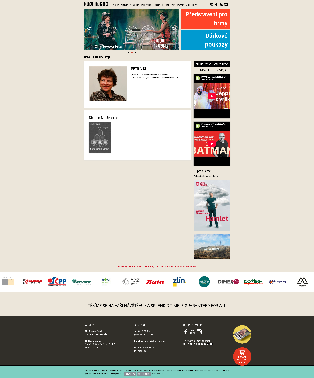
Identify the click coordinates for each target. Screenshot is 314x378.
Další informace (157, 374)
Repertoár (159, 5)
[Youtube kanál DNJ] (221, 5)
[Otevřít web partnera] (17, 282)
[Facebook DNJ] (216, 5)
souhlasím (130, 374)
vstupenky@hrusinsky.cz (153, 341)
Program (115, 5)
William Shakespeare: (206, 176)
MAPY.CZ (99, 347)
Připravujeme (147, 5)
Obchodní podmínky (144, 347)
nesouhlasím (143, 374)
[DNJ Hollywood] (212, 248)
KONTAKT (139, 325)
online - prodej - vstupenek (210, 64)
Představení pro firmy (206, 19)
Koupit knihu (170, 5)
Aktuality (124, 5)
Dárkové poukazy (216, 40)
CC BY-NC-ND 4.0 (191, 344)
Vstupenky (134, 5)
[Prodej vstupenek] (211, 5)
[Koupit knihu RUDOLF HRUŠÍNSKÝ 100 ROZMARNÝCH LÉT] (242, 334)
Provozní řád (140, 351)
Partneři (180, 5)
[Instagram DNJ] (226, 5)
